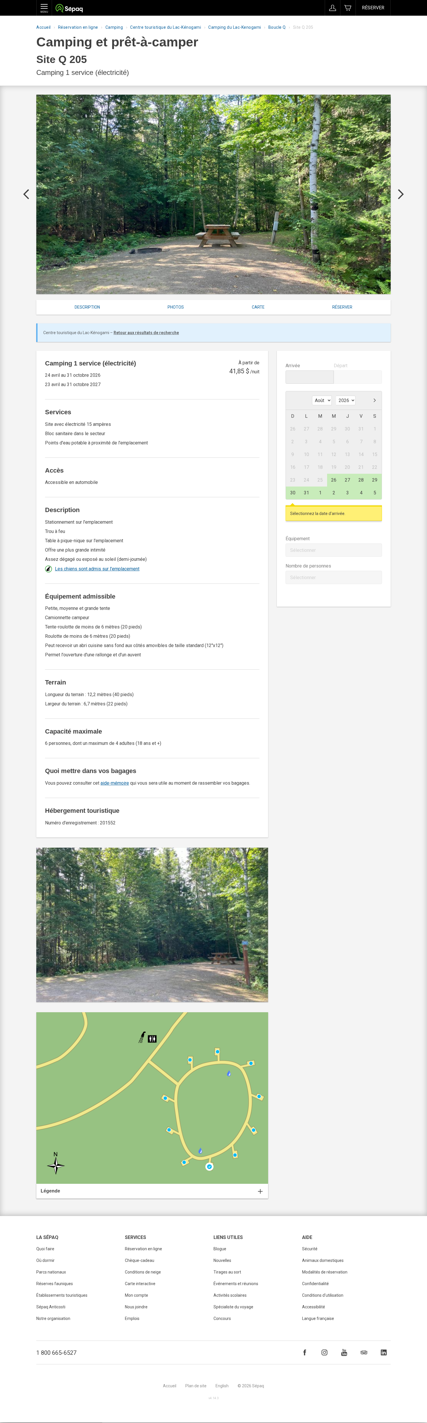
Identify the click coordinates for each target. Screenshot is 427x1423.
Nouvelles (222, 1260)
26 (333, 480)
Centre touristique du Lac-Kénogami (165, 27)
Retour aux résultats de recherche (146, 332)
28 (361, 480)
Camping (114, 27)
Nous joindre (136, 1307)
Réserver (373, 7)
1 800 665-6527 (56, 1352)
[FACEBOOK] (305, 1352)
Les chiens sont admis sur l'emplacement (97, 569)
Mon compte (136, 1295)
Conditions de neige (143, 1272)
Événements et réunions (236, 1283)
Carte (258, 307)
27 (347, 480)
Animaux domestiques (323, 1260)
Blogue (220, 1249)
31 (306, 493)
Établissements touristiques (61, 1295)
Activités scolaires (230, 1295)
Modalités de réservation (324, 1272)
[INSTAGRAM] (324, 1352)
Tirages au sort (227, 1272)
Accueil (43, 27)
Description (87, 307)
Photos (176, 307)
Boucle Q (277, 27)
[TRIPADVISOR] (364, 1352)
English (222, 1386)
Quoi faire (45, 1249)
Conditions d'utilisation (322, 1295)
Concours (222, 1318)
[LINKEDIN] (384, 1352)
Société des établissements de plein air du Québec (69, 9)
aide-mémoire (115, 783)
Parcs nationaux (51, 1272)
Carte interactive (140, 1283)
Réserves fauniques (54, 1283)
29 (374, 480)
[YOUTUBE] (344, 1352)
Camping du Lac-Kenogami (234, 27)
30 (292, 493)
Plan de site (196, 1386)
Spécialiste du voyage (233, 1307)
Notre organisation (53, 1318)
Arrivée (293, 365)
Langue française (318, 1318)
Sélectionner (303, 550)
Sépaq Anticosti (50, 1307)
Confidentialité (315, 1283)
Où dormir (45, 1260)
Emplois (132, 1318)
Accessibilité (313, 1307)
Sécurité (309, 1249)
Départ (340, 365)
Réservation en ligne (78, 27)
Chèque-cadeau (139, 1260)
